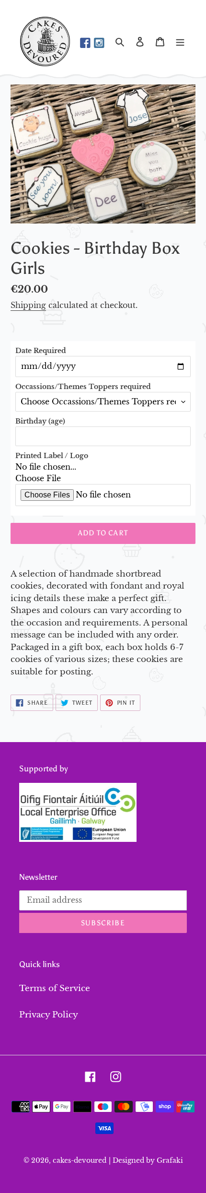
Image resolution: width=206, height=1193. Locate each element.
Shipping (28, 305)
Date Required (40, 350)
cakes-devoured (79, 1160)
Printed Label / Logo (51, 455)
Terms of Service (54, 988)
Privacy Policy (48, 1015)
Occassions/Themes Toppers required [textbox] (83, 386)
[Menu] (180, 42)
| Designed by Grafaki (146, 1160)
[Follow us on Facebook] (85, 43)
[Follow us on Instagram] (99, 43)
